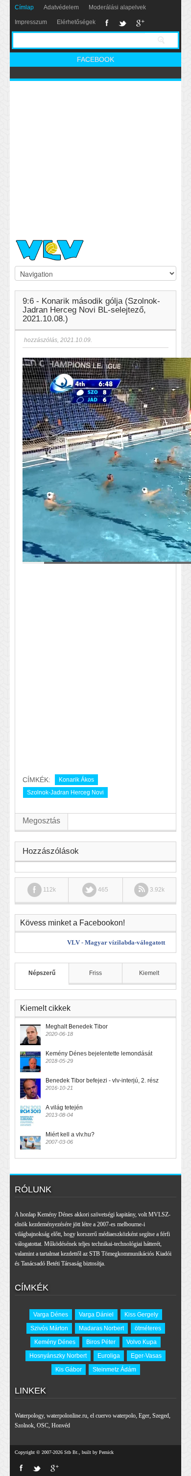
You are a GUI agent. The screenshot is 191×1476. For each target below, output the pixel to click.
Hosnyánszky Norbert (58, 1355)
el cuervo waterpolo (113, 1415)
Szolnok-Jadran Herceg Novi (65, 792)
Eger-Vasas (146, 1355)
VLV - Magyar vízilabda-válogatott (116, 942)
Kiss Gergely (141, 1314)
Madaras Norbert (101, 1328)
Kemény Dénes (54, 1342)
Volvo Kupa (141, 1342)
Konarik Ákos (76, 779)
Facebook (107, 23)
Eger (144, 1415)
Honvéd (60, 1425)
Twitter (122, 23)
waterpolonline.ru (67, 1415)
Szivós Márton (49, 1328)
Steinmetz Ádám (114, 1369)
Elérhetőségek (76, 22)
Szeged (160, 1415)
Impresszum (31, 22)
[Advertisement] (95, 156)
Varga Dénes (50, 1314)
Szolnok (24, 1425)
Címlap (24, 7)
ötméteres (148, 1328)
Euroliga (108, 1355)
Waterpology (29, 1415)
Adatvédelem (61, 7)
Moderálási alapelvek (117, 7)
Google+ (140, 23)
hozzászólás (40, 340)
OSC (42, 1425)
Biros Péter (101, 1342)
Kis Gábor (68, 1369)
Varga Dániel (96, 1314)
